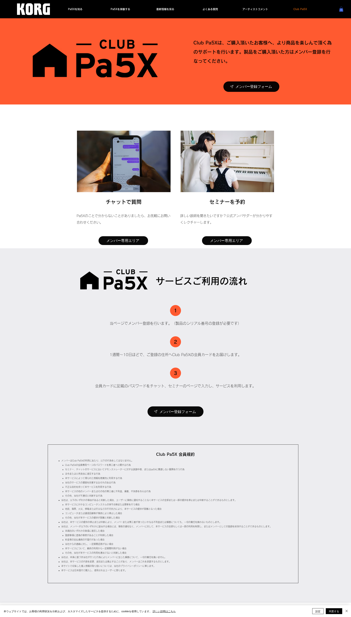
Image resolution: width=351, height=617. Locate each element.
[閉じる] (346, 611)
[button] (341, 9)
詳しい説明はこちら (164, 611)
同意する (334, 611)
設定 (317, 611)
